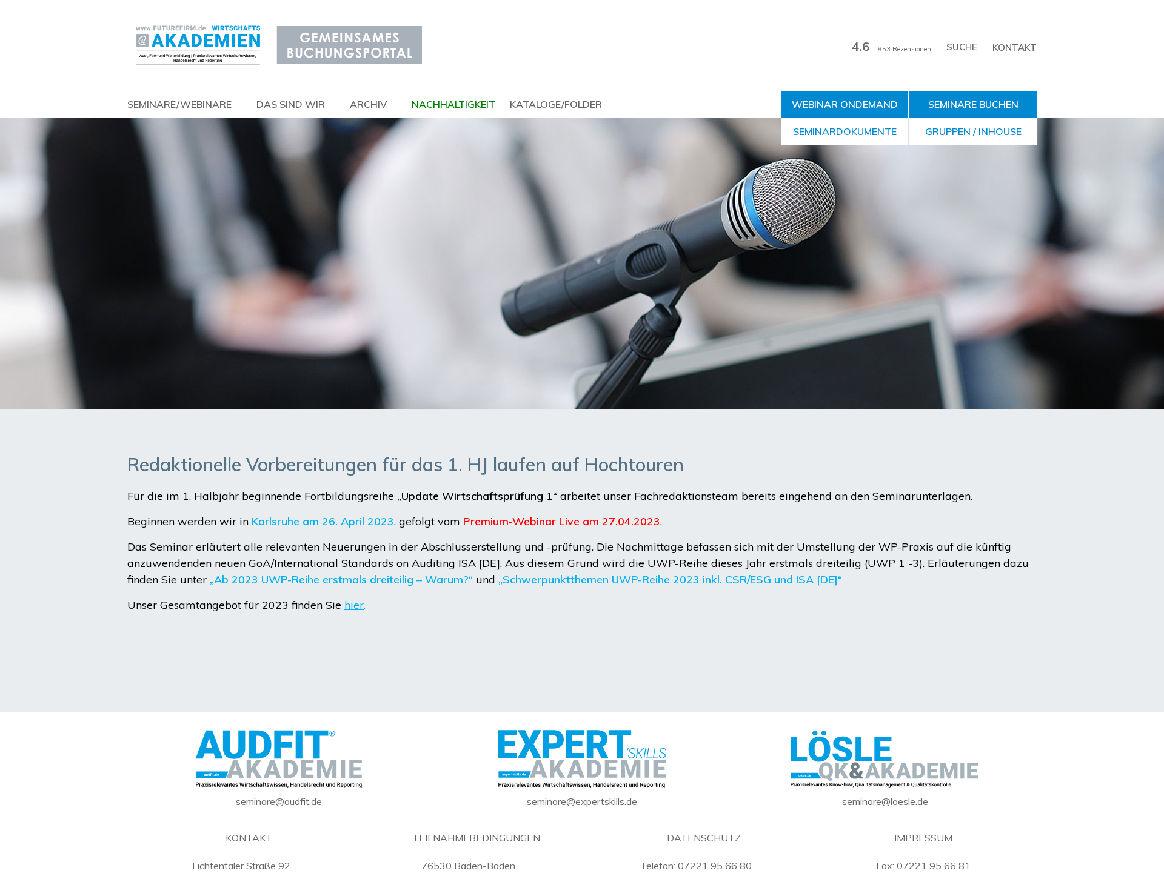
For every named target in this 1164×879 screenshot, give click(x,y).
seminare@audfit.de (279, 801)
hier (354, 605)
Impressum (923, 838)
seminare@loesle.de (885, 801)
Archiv (368, 104)
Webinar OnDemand (845, 104)
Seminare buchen (973, 104)
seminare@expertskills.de (582, 801)
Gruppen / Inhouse (973, 131)
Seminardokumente (845, 131)
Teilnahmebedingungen (476, 838)
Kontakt (1014, 47)
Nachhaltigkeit (453, 104)
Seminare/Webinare (179, 104)
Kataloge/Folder (556, 104)
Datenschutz (704, 838)
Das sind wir (290, 104)
